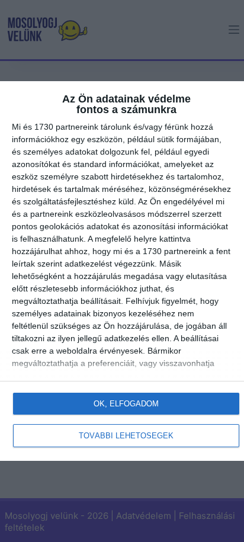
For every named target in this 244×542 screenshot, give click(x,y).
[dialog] (122, 271)
